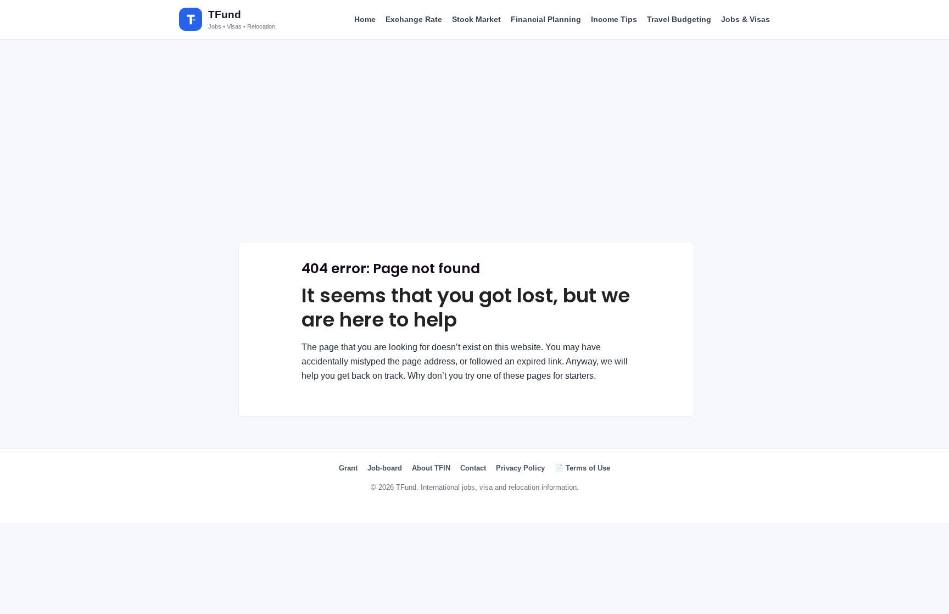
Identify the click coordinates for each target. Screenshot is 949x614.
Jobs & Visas (745, 19)
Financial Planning (546, 19)
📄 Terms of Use (582, 468)
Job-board (384, 468)
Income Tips (614, 19)
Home (365, 19)
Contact (473, 468)
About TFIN (431, 468)
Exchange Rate (414, 19)
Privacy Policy (520, 468)
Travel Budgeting (679, 19)
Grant (348, 468)
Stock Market (476, 19)
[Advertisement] (474, 133)
